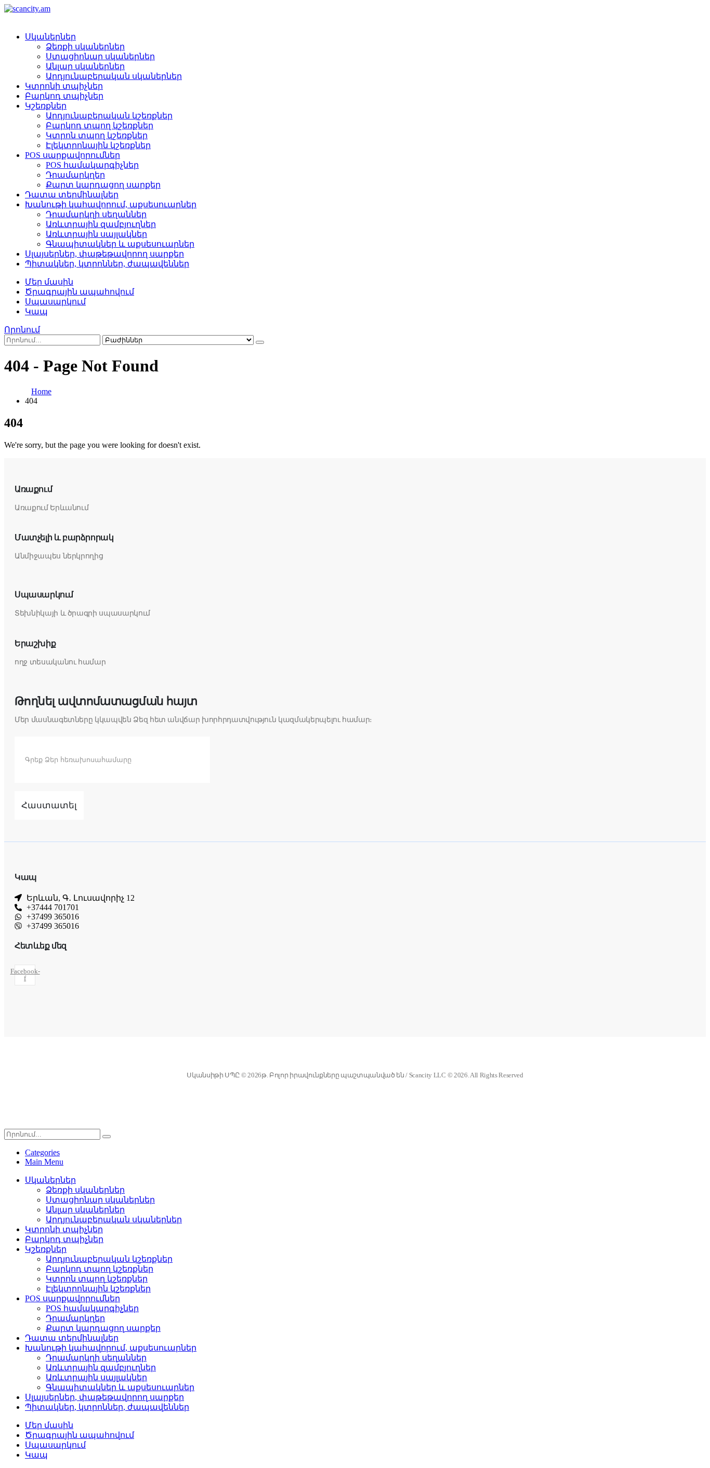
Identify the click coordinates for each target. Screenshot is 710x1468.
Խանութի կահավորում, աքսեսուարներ (110, 204)
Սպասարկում (55, 301)
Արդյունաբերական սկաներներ (114, 76)
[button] (22, 329)
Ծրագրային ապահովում (79, 291)
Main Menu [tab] (44, 1161)
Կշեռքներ (46, 105)
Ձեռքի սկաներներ (85, 46)
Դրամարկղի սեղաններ (96, 214)
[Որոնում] (260, 342)
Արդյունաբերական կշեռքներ (109, 115)
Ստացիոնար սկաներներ (100, 56)
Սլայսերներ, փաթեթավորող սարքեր (104, 253)
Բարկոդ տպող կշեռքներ (99, 125)
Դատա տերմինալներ (72, 194)
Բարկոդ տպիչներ (64, 95)
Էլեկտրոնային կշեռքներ (98, 145)
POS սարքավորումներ (72, 155)
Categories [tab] (42, 1152)
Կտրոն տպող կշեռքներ (97, 135)
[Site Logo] (27, 8)
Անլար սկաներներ (85, 66)
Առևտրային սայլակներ (96, 234)
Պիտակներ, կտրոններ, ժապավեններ (107, 263)
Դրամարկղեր (75, 174)
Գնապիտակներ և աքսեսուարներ (120, 243)
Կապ (36, 311)
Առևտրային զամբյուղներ (101, 224)
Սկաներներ (50, 36)
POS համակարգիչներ (92, 165)
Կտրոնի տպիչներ (64, 86)
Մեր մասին (49, 281)
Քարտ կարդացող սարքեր (103, 184)
